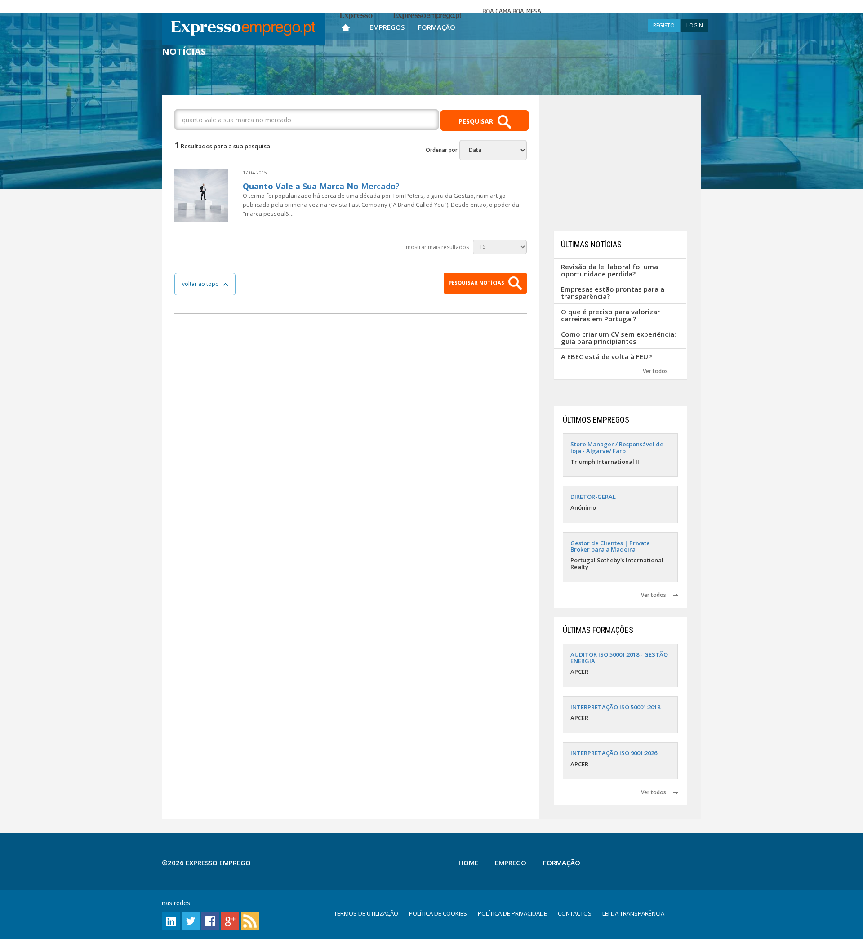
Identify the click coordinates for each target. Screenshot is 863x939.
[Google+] (230, 920)
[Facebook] (210, 920)
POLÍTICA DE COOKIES (438, 913)
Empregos (387, 26)
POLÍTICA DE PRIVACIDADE (512, 913)
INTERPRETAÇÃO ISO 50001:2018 (615, 707)
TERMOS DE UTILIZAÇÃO (366, 913)
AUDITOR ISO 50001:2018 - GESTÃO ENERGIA (619, 657)
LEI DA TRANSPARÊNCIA (633, 913)
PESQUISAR (475, 121)
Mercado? (321, 186)
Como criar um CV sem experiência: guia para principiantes (618, 337)
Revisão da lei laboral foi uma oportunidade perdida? (609, 270)
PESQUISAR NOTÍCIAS (477, 282)
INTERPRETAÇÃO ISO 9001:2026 (613, 753)
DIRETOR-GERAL (593, 497)
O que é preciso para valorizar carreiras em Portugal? (610, 315)
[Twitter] (191, 920)
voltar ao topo (202, 284)
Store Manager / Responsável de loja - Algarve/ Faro (616, 447)
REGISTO (664, 25)
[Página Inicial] (346, 25)
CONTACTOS (575, 913)
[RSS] (250, 920)
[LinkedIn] (171, 920)
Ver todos (659, 371)
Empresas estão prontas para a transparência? (612, 293)
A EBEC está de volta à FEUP (606, 356)
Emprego (510, 862)
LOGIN (694, 25)
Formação (436, 26)
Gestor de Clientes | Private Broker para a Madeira (610, 546)
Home (468, 862)
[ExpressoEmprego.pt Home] (243, 29)
